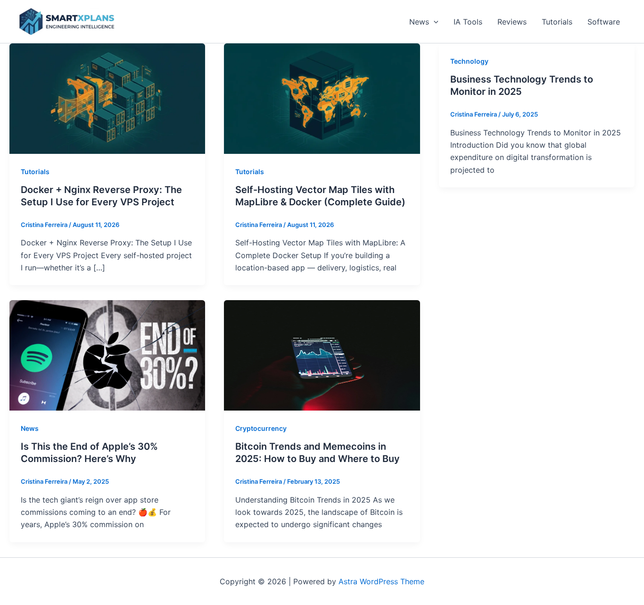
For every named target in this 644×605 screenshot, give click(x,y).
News (30, 428)
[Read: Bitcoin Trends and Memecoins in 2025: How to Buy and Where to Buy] (322, 355)
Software (603, 21)
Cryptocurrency (261, 428)
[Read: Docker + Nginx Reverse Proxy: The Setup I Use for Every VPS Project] (107, 97)
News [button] (419, 21)
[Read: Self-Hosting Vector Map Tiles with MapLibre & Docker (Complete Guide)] (322, 97)
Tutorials (557, 21)
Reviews (512, 21)
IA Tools (468, 21)
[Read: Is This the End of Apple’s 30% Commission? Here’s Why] (107, 355)
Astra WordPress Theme (381, 581)
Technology (469, 61)
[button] (433, 22)
